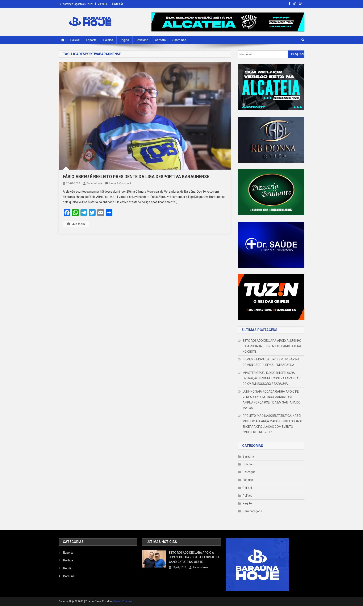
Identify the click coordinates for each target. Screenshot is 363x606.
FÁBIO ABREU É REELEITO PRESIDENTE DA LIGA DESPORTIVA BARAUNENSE (136, 176)
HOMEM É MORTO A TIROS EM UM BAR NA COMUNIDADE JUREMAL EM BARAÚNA (271, 362)
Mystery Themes (122, 601)
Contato (102, 3)
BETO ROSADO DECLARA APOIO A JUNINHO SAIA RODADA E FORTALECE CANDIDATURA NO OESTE (272, 346)
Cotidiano (142, 40)
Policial (75, 40)
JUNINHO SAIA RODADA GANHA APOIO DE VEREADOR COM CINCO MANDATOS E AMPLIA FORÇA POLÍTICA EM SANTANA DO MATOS (271, 400)
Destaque (249, 472)
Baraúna (248, 456)
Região (124, 40)
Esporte (91, 40)
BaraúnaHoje (94, 183)
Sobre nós (118, 3)
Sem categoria (252, 511)
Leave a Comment (120, 183)
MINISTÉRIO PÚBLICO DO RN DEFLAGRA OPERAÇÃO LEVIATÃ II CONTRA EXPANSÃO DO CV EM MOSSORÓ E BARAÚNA (272, 378)
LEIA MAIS (78, 223)
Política (108, 40)
